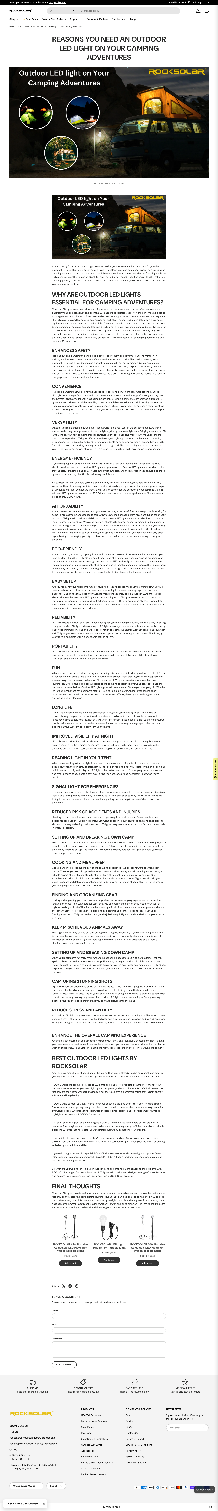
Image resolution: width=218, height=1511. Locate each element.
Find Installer (119, 19)
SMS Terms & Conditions (139, 1444)
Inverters (86, 1433)
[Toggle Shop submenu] (18, 19)
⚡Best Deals (30, 19)
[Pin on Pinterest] (76, 1286)
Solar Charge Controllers (94, 1438)
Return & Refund (135, 1438)
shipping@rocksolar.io (45, 1443)
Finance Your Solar (52, 19)
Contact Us (132, 1433)
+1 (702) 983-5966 (19, 1459)
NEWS (19, 26)
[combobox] (113, 10)
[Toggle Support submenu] (82, 19)
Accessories (87, 1450)
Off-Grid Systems (90, 1468)
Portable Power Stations (94, 1421)
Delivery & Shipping (136, 1462)
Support (75, 19)
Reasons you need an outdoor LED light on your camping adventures (53, 26)
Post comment (64, 1364)
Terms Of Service (135, 1456)
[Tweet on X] (63, 1286)
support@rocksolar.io (43, 1437)
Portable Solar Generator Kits (97, 1462)
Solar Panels (87, 1427)
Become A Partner (97, 19)
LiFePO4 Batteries (91, 1415)
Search (129, 1415)
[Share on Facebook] (70, 1286)
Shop (12, 19)
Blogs (133, 19)
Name (55, 1310)
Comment (57, 1338)
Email (55, 1324)
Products (131, 1421)
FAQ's (129, 1427)
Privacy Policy (133, 1450)
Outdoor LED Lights (91, 1444)
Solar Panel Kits (89, 1456)
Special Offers (215, 769)
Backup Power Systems (93, 1474)
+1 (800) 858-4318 (19, 1455)
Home (11, 26)
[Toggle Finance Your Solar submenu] (65, 19)
